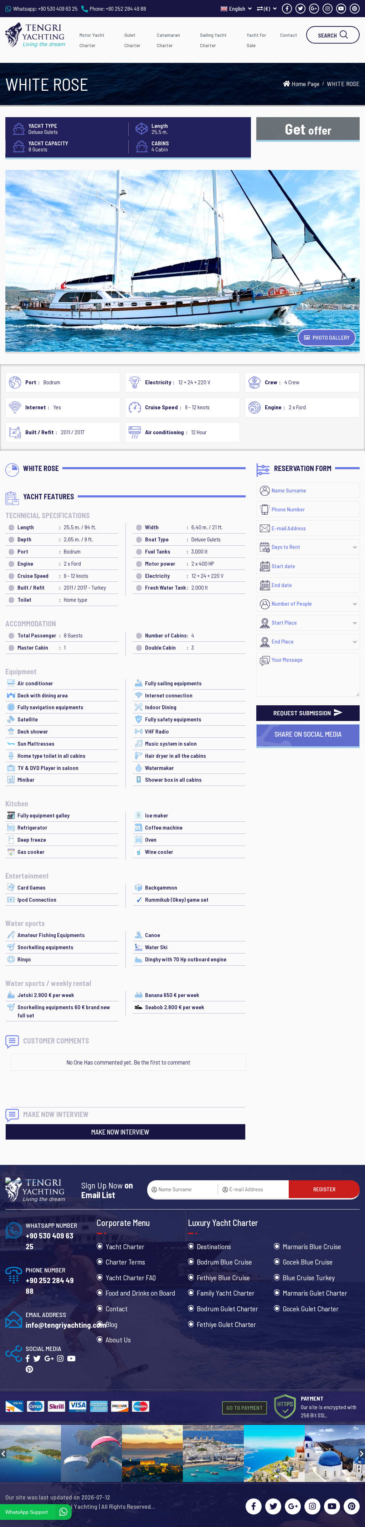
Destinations (214, 1246)
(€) (267, 8)
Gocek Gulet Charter (311, 1308)
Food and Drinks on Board (140, 1292)
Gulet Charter (132, 40)
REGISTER (324, 1189)
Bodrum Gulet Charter (227, 1308)
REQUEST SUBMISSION (302, 713)
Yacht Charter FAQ (131, 1277)
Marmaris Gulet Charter (315, 1292)
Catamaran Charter (168, 40)
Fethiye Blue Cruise (223, 1277)
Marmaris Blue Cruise (312, 1246)
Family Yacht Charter (226, 1292)
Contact (288, 35)
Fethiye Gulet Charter (226, 1324)
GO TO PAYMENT (244, 1407)
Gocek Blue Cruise (308, 1261)
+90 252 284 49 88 (126, 8)
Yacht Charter (125, 1246)
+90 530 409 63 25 (58, 8)
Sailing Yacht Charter (213, 40)
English (237, 8)
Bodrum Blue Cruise (224, 1261)
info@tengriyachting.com (66, 1324)
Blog (111, 1324)
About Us (118, 1339)
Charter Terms (125, 1261)
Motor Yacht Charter (91, 40)
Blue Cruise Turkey (309, 1277)
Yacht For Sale (256, 40)
